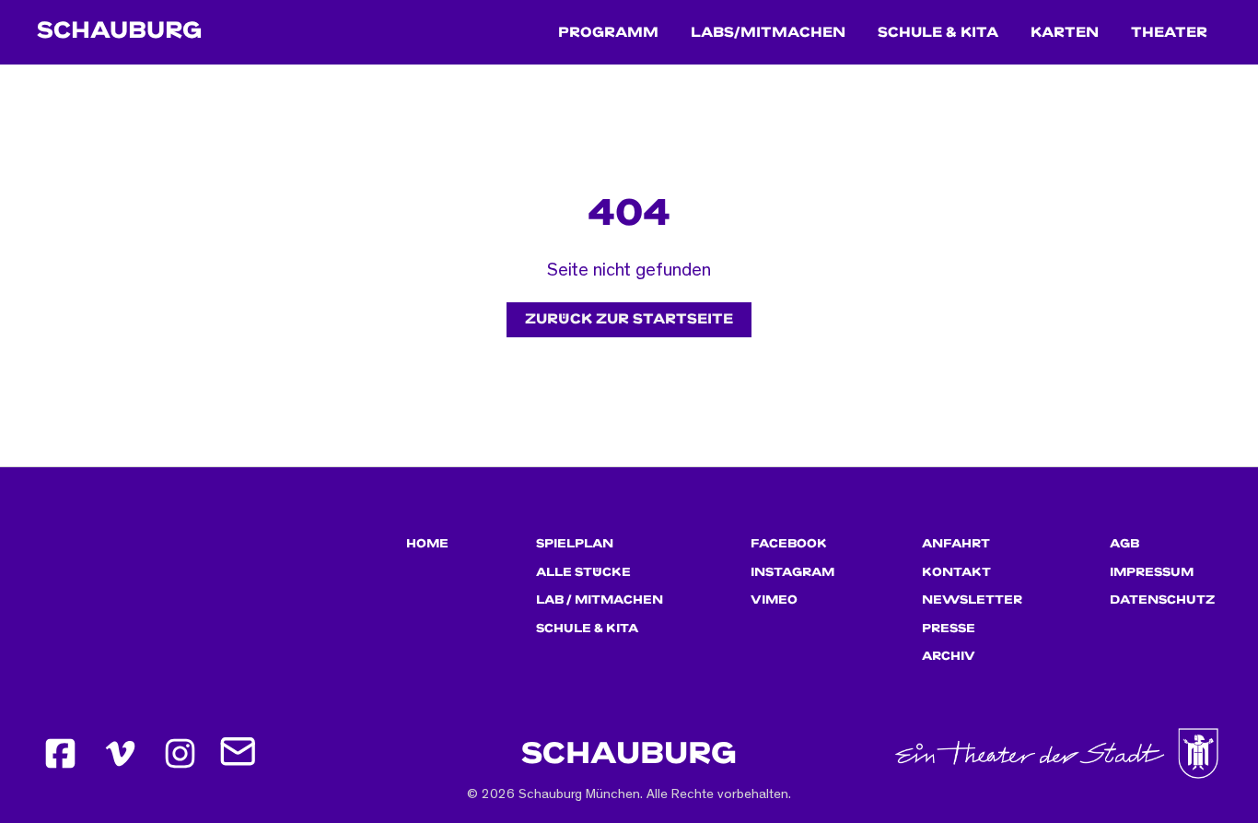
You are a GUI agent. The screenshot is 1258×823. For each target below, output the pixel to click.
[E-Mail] (239, 754)
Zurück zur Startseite (629, 319)
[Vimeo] (120, 754)
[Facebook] (60, 754)
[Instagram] (180, 754)
